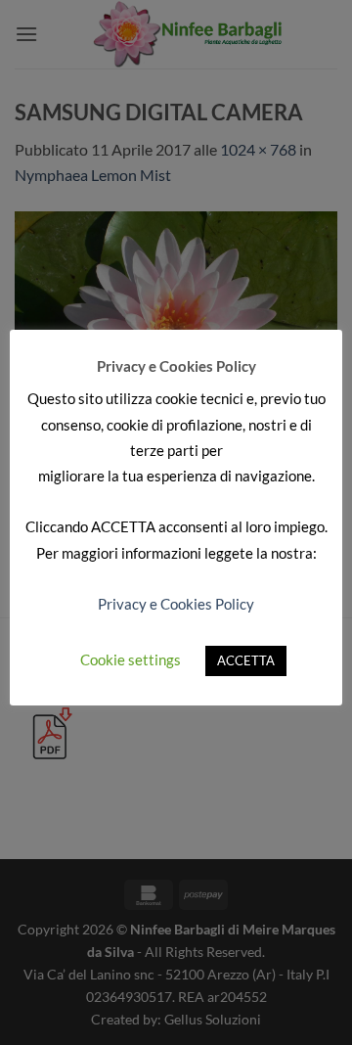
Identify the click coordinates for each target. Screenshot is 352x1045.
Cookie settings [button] (130, 659)
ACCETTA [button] (246, 660)
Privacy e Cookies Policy (176, 604)
